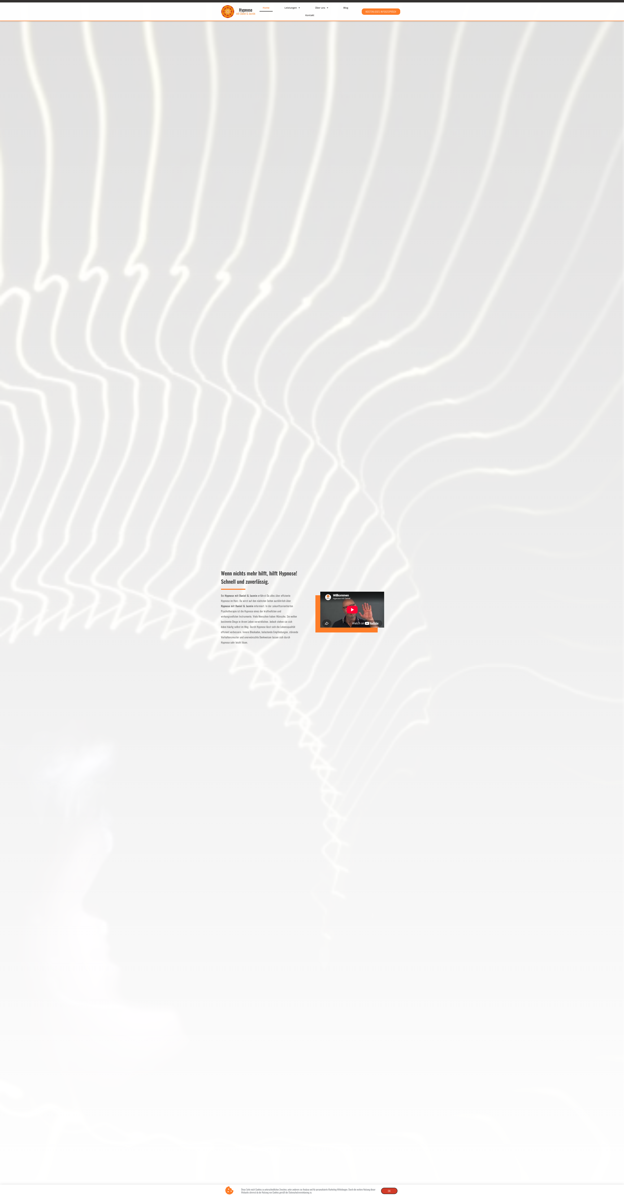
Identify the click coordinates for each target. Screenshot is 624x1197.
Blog (345, 7)
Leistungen (291, 7)
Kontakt (309, 15)
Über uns (320, 7)
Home (266, 7)
